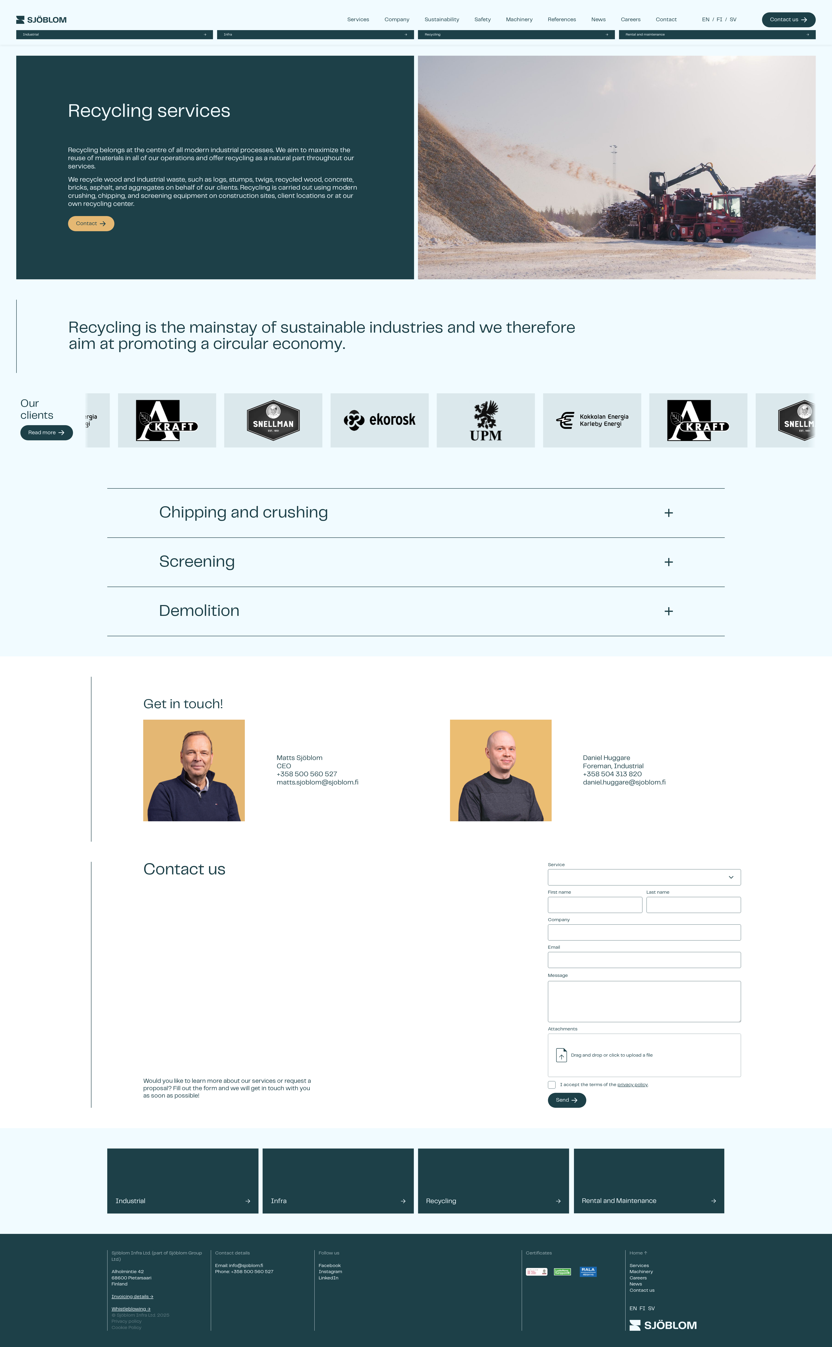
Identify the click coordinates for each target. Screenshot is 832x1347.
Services (358, 19)
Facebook (330, 1265)
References (562, 19)
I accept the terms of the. (604, 1084)
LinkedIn (328, 1278)
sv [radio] (733, 19)
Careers (631, 19)
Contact (666, 19)
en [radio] (706, 19)
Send (562, 1100)
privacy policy (633, 1084)
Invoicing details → (132, 1296)
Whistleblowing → (131, 1309)
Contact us (784, 19)
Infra (228, 34)
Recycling (432, 34)
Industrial (31, 34)
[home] (169, 20)
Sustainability (442, 19)
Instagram (330, 1271)
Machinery (519, 19)
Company (397, 19)
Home (636, 1253)
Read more (42, 432)
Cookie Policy (126, 1327)
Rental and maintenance (645, 34)
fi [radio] (719, 19)
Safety (482, 19)
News (599, 19)
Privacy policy (127, 1321)
